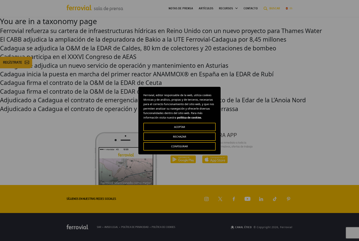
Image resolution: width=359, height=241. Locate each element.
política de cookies (189, 117)
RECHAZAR (179, 136)
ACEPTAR (179, 127)
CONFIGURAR (179, 146)
